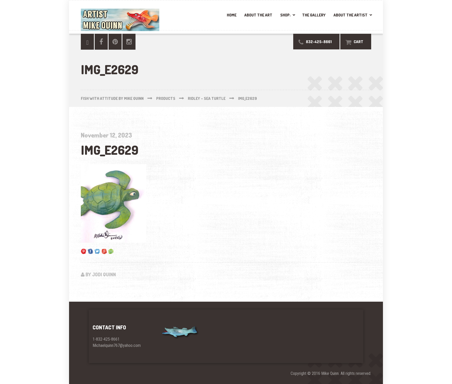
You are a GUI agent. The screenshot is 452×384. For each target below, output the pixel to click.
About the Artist (351, 15)
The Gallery (314, 15)
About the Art (258, 15)
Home (231, 15)
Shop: (285, 15)
